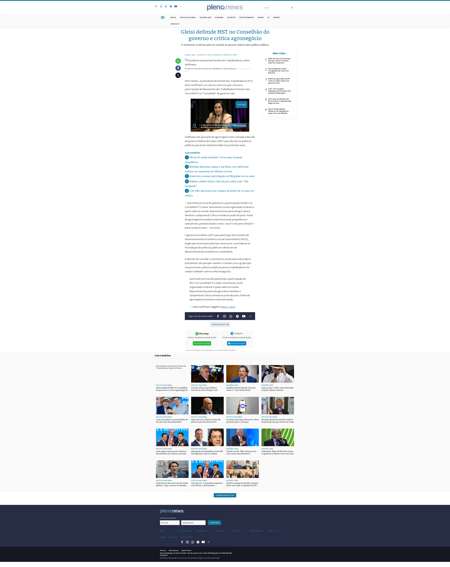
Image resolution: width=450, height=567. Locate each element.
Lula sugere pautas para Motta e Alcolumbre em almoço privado (171, 452)
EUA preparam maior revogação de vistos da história (278, 71)
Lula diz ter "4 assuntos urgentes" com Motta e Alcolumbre (207, 484)
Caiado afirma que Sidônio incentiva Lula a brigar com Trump (204, 390)
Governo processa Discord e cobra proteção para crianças (242, 420)
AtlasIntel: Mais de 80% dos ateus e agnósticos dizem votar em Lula (277, 452)
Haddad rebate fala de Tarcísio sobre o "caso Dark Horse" (241, 389)
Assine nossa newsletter (168, 518)
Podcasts (175, 24)
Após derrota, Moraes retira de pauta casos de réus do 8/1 (205, 420)
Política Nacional (188, 17)
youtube (176, 6)
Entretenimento (246, 17)
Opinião (276, 17)
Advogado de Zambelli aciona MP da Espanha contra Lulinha (207, 452)
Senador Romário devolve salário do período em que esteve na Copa (277, 420)
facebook (156, 6)
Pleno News (225, 7)
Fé (268, 17)
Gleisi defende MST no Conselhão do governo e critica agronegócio (172, 389)
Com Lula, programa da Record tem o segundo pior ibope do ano (280, 101)
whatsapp (166, 6)
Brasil (173, 17)
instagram (161, 6)
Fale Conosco (173, 550)
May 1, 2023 (228, 306)
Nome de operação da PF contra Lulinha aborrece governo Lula (279, 81)
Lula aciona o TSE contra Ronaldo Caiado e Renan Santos (277, 389)
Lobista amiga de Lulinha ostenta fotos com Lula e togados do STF (242, 484)
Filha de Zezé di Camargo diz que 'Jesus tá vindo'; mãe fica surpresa (279, 60)
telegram (171, 6)
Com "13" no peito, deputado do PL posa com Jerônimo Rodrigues (279, 91)
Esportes (231, 17)
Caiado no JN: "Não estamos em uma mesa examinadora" (241, 452)
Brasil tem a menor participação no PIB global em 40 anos (222, 176)
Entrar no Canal (203, 343)
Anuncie (163, 550)
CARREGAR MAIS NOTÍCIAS (225, 495)
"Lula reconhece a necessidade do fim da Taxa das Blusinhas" (172, 420)
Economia (219, 17)
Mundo (261, 17)
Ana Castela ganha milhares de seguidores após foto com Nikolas (278, 111)
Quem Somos (186, 550)
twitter (181, 6)
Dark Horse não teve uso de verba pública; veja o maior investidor (172, 484)
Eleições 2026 (205, 17)
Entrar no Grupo (237, 343)
